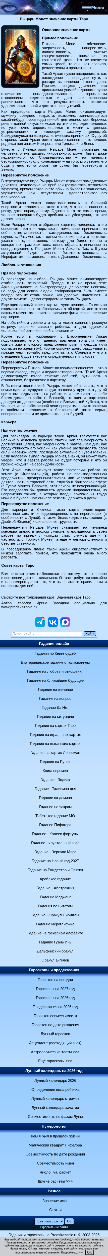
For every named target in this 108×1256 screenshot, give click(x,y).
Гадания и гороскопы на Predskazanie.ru (43, 1235)
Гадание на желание (55, 690)
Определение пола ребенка (55, 1090)
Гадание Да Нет (55, 708)
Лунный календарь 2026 (55, 1081)
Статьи (55, 1210)
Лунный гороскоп (55, 1034)
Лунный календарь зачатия (55, 1108)
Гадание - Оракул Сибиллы (55, 915)
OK (89, 1252)
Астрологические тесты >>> (55, 1052)
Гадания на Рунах (55, 762)
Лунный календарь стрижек (55, 1099)
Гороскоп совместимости (55, 1016)
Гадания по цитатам (55, 906)
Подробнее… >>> (72, 1252)
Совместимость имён (55, 1163)
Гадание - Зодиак (55, 780)
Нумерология (54, 1126)
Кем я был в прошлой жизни (55, 1136)
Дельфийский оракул (55, 951)
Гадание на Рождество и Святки (55, 870)
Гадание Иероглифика (55, 924)
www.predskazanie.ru (19, 607)
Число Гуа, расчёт (55, 1172)
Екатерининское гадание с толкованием (55, 662)
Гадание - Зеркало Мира (55, 852)
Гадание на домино (55, 798)
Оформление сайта (54, 1227)
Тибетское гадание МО (55, 816)
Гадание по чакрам (55, 807)
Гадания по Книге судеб (55, 653)
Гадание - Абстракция (55, 888)
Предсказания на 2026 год (55, 1007)
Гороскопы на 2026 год (55, 998)
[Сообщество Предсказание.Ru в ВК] (53, 626)
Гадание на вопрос (55, 699)
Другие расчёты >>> (55, 1181)
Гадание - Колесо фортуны (55, 834)
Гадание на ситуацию (55, 717)
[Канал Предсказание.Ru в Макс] (65, 626)
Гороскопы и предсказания (54, 970)
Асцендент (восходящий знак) (55, 1043)
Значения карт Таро (73, 597)
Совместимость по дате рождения (55, 1154)
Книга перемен (55, 771)
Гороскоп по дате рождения (55, 1025)
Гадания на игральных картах (55, 735)
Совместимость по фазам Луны (55, 1117)
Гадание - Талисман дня (55, 789)
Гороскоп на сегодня (55, 980)
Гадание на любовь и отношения (55, 671)
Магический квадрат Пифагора (55, 1145)
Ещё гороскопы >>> (55, 1061)
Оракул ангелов (55, 960)
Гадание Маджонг (55, 897)
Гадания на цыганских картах (55, 744)
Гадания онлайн (54, 644)
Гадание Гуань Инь (55, 942)
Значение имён (55, 1201)
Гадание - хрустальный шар (55, 843)
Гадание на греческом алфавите (55, 933)
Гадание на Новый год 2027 (55, 861)
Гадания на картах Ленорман (55, 753)
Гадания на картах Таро (55, 726)
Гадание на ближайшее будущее (55, 681)
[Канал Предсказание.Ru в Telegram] (40, 626)
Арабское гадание (55, 879)
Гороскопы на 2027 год (55, 989)
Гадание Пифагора (55, 825)
